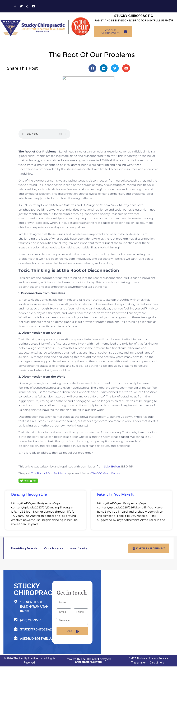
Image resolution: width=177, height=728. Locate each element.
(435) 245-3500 (30, 620)
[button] (92, 68)
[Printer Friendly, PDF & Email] (28, 480)
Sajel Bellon (112, 466)
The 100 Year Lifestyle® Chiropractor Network (93, 660)
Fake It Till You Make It (115, 495)
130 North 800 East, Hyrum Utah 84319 (34, 606)
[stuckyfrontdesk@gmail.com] (15, 629)
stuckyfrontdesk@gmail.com (44, 629)
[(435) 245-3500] (15, 620)
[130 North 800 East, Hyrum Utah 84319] (15, 602)
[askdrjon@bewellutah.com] (15, 638)
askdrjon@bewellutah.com (43, 638)
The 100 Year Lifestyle (105, 473)
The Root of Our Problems (49, 473)
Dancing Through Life (29, 495)
